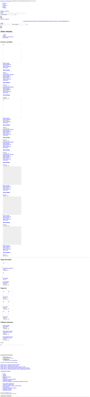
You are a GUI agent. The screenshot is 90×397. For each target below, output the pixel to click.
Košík (4, 6)
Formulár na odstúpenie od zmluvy (9, 387)
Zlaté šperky (25, 21)
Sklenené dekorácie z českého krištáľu (57, 21)
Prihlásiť (4, 7)
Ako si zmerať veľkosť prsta (8, 383)
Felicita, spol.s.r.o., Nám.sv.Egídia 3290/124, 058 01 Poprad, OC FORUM (14, 367)
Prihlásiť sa (5, 378)
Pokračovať (9, 395)
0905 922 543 (3, 1)
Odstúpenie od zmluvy (7, 390)
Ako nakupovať (6, 386)
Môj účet (4, 3)
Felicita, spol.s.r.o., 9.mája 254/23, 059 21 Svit (9, 365)
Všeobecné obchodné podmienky (9, 379)
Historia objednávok (7, 376)
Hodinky (43, 21)
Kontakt (4, 374)
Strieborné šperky (31, 21)
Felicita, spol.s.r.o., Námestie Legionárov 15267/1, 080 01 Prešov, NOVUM (15, 369)
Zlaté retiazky (5, 67)
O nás (4, 4)
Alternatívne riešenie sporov (8, 384)
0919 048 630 (9, 1)
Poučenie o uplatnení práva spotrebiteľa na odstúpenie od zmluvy (15, 381)
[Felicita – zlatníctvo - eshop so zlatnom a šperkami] (4, 11)
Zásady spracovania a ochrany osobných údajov (12, 385)
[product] (46, 53)
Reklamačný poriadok (7, 380)
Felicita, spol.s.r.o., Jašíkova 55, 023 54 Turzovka (10, 364)
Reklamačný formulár (7, 388)
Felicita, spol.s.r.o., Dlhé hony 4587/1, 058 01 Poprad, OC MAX (13, 366)
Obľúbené (5, 5)
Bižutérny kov (47, 21)
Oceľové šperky (38, 21)
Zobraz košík (3, 395)
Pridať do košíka (6, 63)
